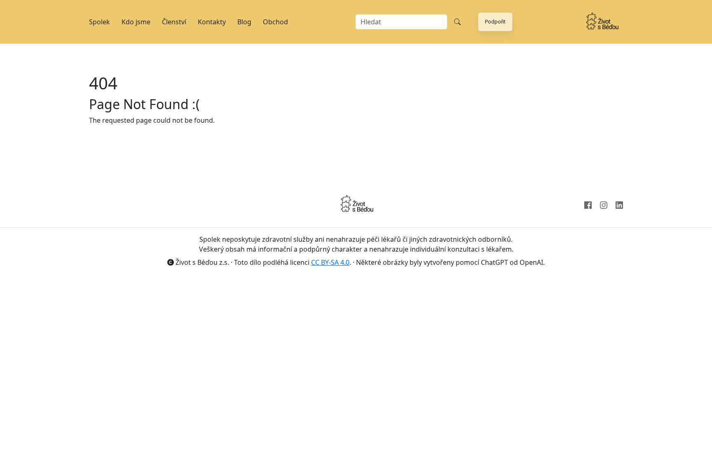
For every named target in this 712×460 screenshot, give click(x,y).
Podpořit (495, 22)
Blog (244, 21)
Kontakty (212, 21)
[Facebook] (588, 204)
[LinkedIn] (619, 204)
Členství (174, 21)
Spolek (99, 21)
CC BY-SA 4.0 (330, 262)
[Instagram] (603, 204)
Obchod (275, 21)
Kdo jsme (136, 21)
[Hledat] (457, 22)
